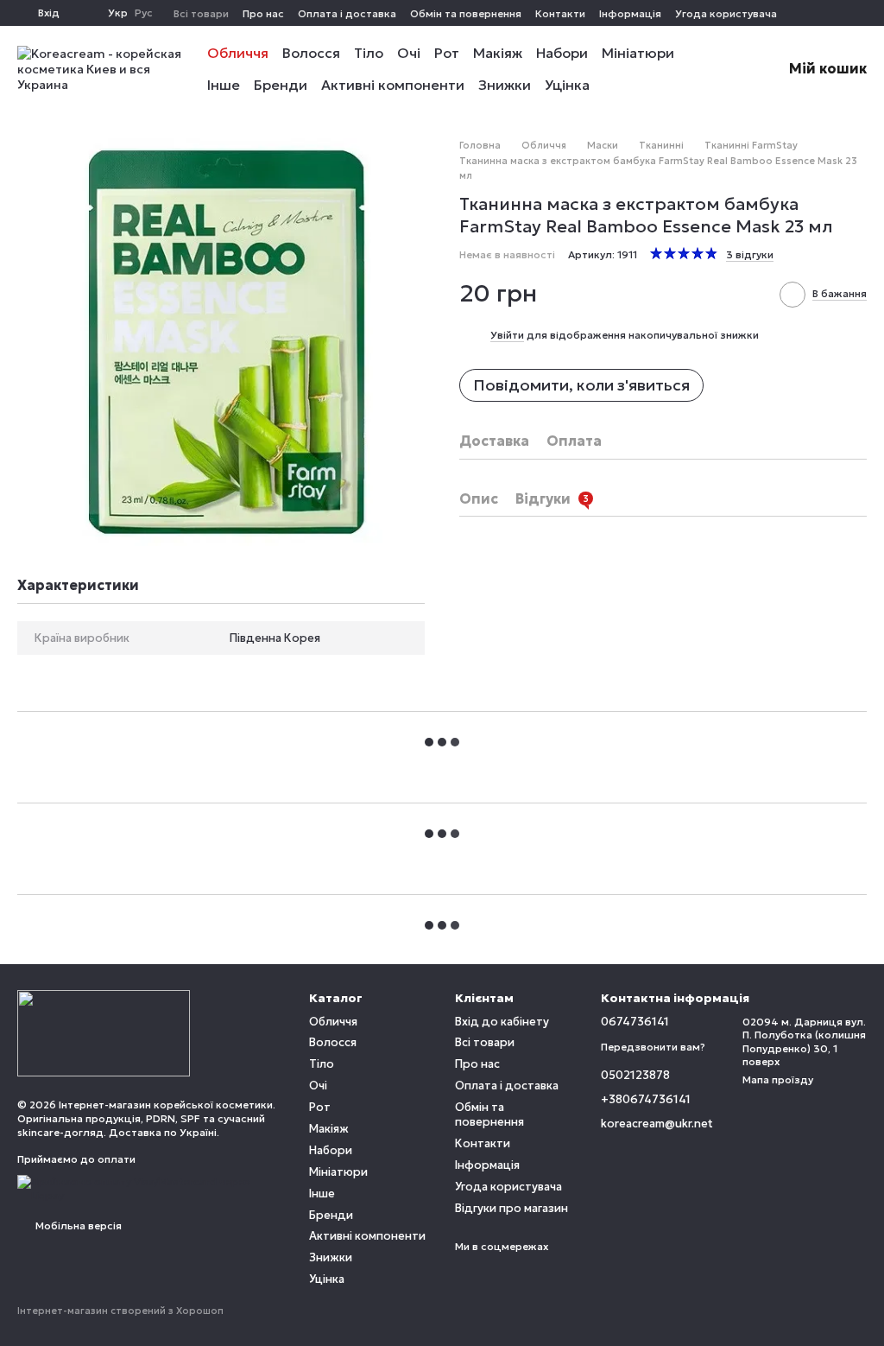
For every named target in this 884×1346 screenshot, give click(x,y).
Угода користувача (726, 13)
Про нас (263, 13)
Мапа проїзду (777, 1079)
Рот (446, 52)
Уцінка (567, 84)
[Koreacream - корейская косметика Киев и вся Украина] (103, 1031)
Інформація (630, 13)
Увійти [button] (507, 334)
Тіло (368, 52)
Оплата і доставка (347, 13)
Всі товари (201, 13)
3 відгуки (750, 254)
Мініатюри (638, 52)
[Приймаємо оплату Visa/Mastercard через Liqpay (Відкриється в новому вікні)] (150, 1187)
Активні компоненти (392, 84)
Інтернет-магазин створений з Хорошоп (120, 1311)
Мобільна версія (77, 1225)
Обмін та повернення (465, 13)
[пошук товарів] (720, 69)
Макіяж (497, 52)
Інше (223, 84)
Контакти (560, 13)
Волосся (311, 52)
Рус (144, 13)
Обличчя (237, 52)
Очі (408, 52)
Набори (562, 52)
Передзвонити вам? (653, 1046)
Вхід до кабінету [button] (502, 1021)
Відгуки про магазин (511, 1208)
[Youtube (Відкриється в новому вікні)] (860, 13)
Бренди (280, 84)
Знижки (504, 84)
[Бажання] (84, 13)
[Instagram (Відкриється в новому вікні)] (839, 13)
